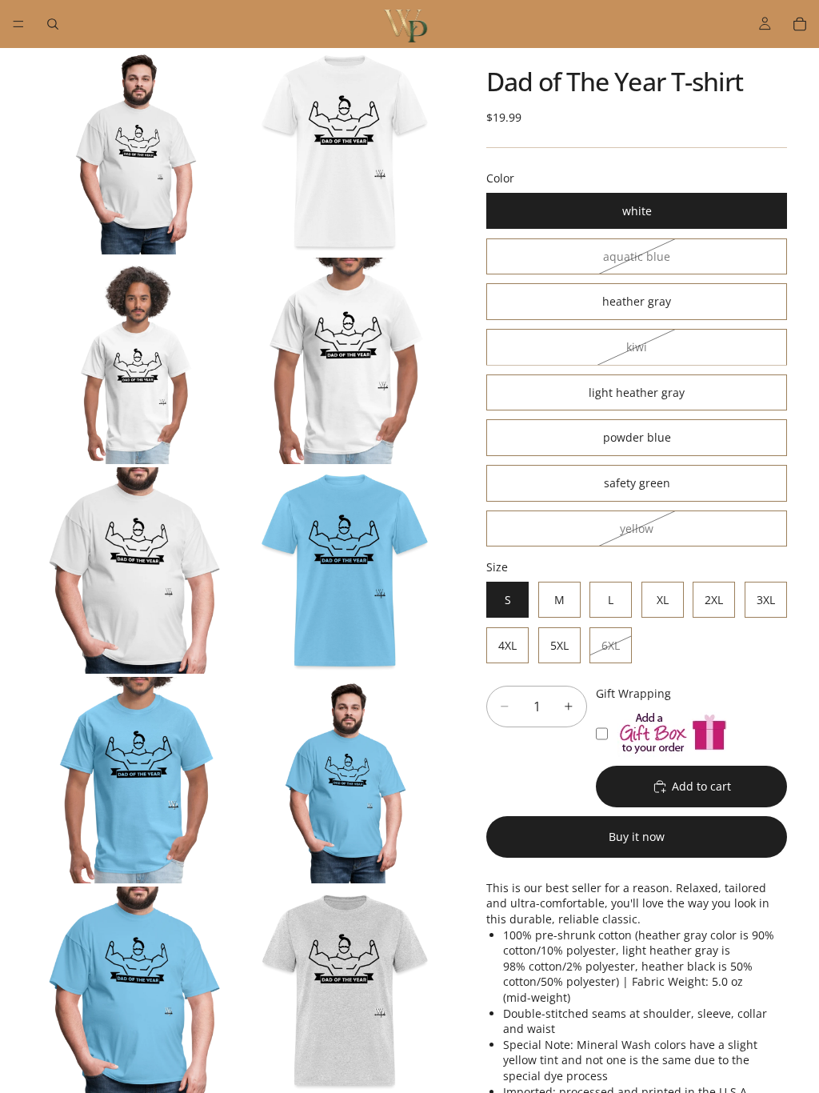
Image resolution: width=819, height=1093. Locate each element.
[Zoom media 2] (345, 151)
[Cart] (799, 24)
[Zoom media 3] (135, 361)
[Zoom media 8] (345, 780)
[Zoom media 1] (135, 151)
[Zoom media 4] (345, 361)
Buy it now (637, 836)
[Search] (52, 24)
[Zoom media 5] (135, 570)
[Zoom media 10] (345, 990)
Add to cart (701, 786)
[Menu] (18, 24)
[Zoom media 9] (135, 990)
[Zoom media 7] (135, 780)
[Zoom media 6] (345, 570)
